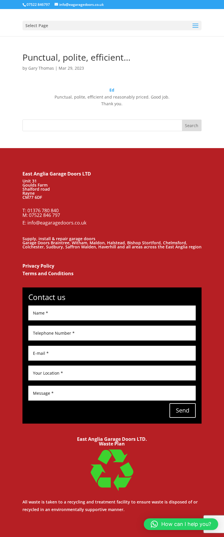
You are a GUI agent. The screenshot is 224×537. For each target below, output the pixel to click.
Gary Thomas (41, 68)
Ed (111, 90)
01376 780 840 (43, 210)
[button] (181, 524)
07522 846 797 (44, 215)
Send (182, 410)
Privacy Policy (38, 266)
